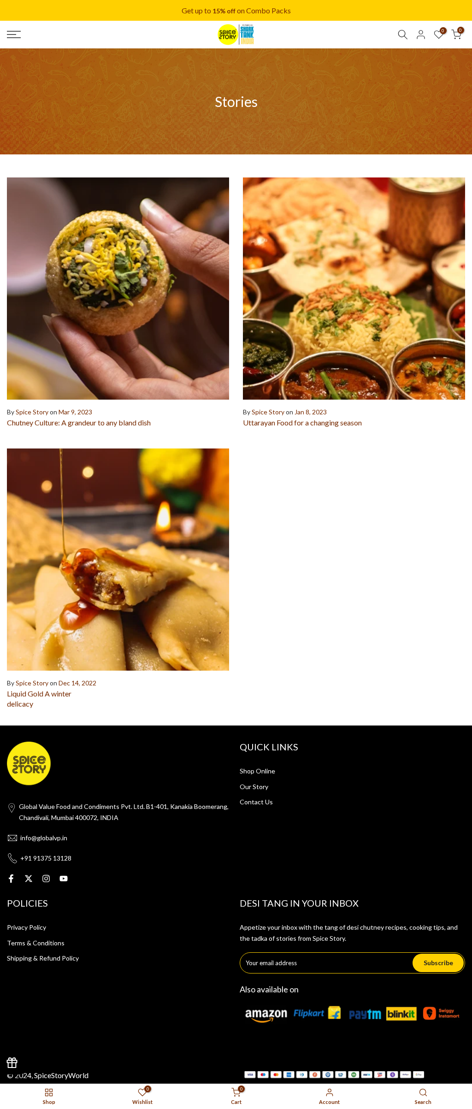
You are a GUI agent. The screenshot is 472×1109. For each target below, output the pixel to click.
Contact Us (256, 802)
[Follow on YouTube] (63, 878)
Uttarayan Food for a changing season (302, 422)
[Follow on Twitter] (28, 878)
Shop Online (257, 771)
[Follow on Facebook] (11, 878)
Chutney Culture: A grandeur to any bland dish (79, 422)
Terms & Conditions (36, 943)
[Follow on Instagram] (46, 878)
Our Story (254, 786)
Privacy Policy (26, 927)
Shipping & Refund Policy (43, 958)
